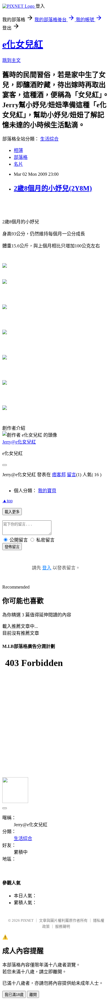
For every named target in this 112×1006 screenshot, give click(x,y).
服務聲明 (62, 926)
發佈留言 (12, 547)
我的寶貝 (47, 490)
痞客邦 (59, 474)
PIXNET (27, 920)
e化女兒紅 (22, 44)
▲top (7, 500)
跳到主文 (11, 60)
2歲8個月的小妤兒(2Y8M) (53, 188)
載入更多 (12, 512)
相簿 (18, 150)
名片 (18, 164)
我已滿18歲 (14, 995)
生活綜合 (49, 138)
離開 (33, 995)
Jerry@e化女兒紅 (19, 441)
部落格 (21, 157)
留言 (71, 474)
